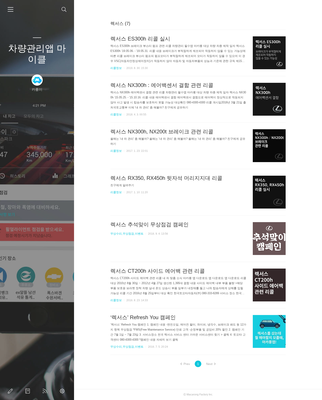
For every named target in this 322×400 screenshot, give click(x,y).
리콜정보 (116, 68)
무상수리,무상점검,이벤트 (126, 233)
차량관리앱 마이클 (37, 53)
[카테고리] (10, 9)
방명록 (28, 391)
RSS (46, 391)
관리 (63, 391)
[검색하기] (64, 9)
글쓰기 (11, 391)
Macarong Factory (197, 394)
